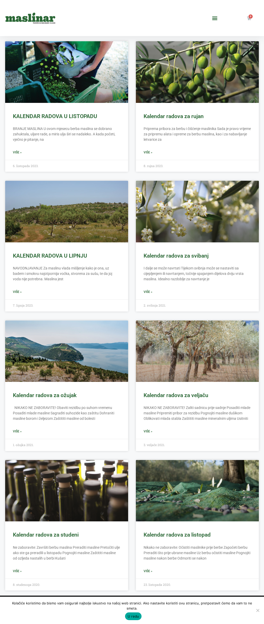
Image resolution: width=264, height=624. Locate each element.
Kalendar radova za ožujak (45, 395)
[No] (257, 610)
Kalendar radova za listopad (177, 535)
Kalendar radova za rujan (174, 116)
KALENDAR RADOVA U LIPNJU (50, 256)
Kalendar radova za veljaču (176, 395)
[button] (215, 18)
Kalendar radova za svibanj (176, 256)
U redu (133, 616)
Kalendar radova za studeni (46, 535)
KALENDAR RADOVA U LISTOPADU (55, 116)
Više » (17, 152)
